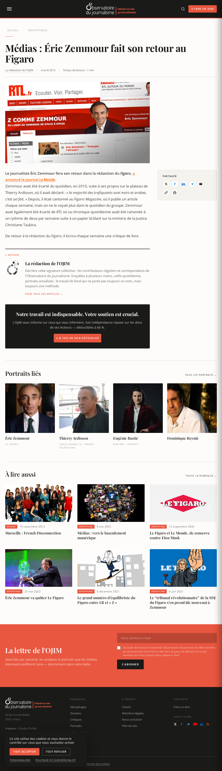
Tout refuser (56, 751)
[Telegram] (188, 724)
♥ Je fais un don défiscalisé (77, 338)
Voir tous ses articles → (44, 293)
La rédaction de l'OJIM (19, 70)
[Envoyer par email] (200, 184)
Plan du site (129, 726)
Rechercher (77, 744)
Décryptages (37, 30)
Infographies (78, 732)
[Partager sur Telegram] (192, 184)
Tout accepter (24, 751)
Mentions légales (133, 713)
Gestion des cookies (98, 764)
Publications (78, 738)
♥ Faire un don (202, 8)
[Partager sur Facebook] (174, 184)
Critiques (76, 719)
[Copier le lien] (166, 192)
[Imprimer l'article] (174, 192)
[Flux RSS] (207, 724)
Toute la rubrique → (201, 475)
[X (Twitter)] (175, 724)
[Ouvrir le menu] (9, 9)
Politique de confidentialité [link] (55, 760)
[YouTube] (195, 724)
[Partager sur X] (166, 184)
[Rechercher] (183, 9)
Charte (126, 707)
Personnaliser (20, 760)
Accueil (13, 30)
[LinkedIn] (201, 724)
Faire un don (182, 707)
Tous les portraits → (201, 374)
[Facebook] (181, 724)
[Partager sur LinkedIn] (183, 184)
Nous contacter (132, 719)
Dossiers (75, 713)
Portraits (76, 726)
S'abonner (130, 664)
